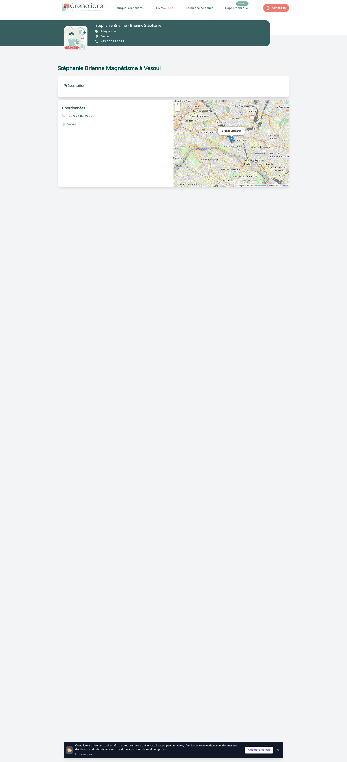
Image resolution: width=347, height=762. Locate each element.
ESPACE (165, 8)
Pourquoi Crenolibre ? (129, 8)
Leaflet (238, 185)
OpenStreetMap (260, 185)
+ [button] (178, 104)
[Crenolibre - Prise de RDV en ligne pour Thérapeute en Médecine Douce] (82, 7)
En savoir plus (83, 754)
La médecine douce (199, 8)
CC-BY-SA (283, 185)
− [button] (178, 109)
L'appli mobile (236, 8)
